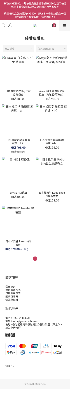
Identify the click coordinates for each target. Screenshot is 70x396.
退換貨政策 (11, 296)
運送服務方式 (12, 290)
